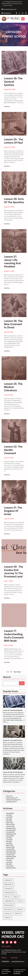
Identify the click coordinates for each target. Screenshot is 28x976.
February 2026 (10, 824)
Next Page (18, 672)
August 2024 (10, 858)
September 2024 (11, 856)
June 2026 (9, 817)
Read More (7, 107)
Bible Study (9, 884)
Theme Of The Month (12, 799)
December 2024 (11, 851)
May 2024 (9, 864)
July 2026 (9, 815)
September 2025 (11, 834)
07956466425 (7, 13)
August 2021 (10, 866)
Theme (8, 917)
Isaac (16, 897)
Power (20, 909)
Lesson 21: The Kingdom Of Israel (13, 511)
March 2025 (9, 845)
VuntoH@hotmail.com (9, 9)
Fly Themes (17, 971)
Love (20, 901)
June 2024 (9, 862)
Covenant (9, 888)
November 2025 (11, 830)
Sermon (8, 796)
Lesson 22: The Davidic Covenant (13, 450)
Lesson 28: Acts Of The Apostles (14, 201)
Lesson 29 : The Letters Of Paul (13, 141)
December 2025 (11, 828)
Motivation (9, 909)
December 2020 (11, 868)
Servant (8, 913)
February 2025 (10, 847)
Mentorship (9, 905)
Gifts (7, 897)
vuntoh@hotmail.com (17, 961)
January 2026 (10, 826)
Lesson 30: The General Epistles (13, 81)
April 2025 (9, 843)
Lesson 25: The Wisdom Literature (13, 387)
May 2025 (9, 841)
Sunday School (10, 798)
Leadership (9, 901)
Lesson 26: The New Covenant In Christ (13, 324)
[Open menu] (23, 18)
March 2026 (9, 822)
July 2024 (9, 860)
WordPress (17, 973)
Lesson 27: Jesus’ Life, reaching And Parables (12, 262)
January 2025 (10, 849)
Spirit (17, 913)
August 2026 (10, 813)
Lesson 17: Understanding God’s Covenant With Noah (14, 636)
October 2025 (10, 832)
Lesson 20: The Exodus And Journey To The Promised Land (13, 572)
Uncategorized (10, 801)
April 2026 (9, 820)
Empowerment (10, 892)
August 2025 (10, 836)
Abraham (8, 880)
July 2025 (9, 837)
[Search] (21, 683)
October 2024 (10, 854)
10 (11, 672)
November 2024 (11, 852)
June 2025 (9, 839)
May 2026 (9, 819)
